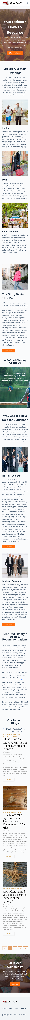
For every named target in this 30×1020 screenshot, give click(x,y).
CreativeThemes (7, 1016)
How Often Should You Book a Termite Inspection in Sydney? (15, 896)
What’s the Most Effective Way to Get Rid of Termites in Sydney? (15, 744)
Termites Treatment (10, 736)
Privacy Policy (7, 1008)
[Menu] (27, 3)
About (17, 1008)
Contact (24, 1008)
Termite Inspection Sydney (12, 734)
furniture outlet (17, 680)
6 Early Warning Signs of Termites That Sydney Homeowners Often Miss (14, 821)
